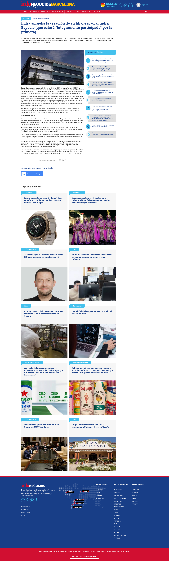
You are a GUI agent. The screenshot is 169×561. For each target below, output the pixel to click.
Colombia (135, 492)
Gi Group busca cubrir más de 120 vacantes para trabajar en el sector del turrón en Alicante (102, 92)
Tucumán (117, 538)
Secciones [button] (33, 12)
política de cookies (123, 551)
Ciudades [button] (44, 12)
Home (24, 12)
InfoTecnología (119, 507)
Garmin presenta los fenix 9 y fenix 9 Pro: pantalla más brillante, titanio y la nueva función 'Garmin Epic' (102, 60)
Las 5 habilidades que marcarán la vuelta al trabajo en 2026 (101, 99)
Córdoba (117, 492)
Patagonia (117, 521)
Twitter (99, 492)
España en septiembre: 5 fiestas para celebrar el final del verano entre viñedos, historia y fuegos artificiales (102, 68)
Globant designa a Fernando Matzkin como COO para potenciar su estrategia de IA (103, 76)
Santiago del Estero (121, 535)
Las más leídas (57, 12)
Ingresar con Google (34, 174)
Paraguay (135, 501)
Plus (74, 249)
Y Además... (28, 192)
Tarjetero (69, 12)
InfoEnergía (118, 495)
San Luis (117, 529)
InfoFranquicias (120, 498)
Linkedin (99, 495)
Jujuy (116, 509)
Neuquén (117, 518)
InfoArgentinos (30, 249)
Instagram (100, 498)
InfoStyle (117, 504)
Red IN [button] (96, 12)
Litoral (116, 512)
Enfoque (26, 18)
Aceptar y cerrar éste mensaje (84, 556)
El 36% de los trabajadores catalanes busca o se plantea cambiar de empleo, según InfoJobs (103, 84)
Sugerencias (25, 507)
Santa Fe (117, 532)
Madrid (134, 495)
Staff (77, 12)
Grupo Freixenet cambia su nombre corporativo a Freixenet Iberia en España (103, 133)
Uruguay (135, 504)
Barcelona (136, 490)
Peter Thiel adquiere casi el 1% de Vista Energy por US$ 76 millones (103, 125)
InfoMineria (118, 501)
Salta (116, 524)
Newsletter (86, 12)
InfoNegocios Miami (31, 363)
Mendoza (117, 515)
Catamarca (118, 490)
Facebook (99, 490)
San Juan (117, 526)
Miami (134, 498)
